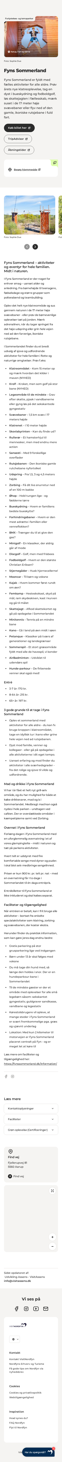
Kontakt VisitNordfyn (21, 1359)
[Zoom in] (52, 1237)
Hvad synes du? (18, 1418)
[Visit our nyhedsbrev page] (46, 1309)
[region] (31, 1218)
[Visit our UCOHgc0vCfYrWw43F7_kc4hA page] (36, 1309)
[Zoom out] (52, 1246)
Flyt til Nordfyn (18, 1427)
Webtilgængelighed (21, 1397)
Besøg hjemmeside (25, 169)
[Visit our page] (16, 1309)
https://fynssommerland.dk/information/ (30, 1063)
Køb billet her (17, 127)
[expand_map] (52, 1190)
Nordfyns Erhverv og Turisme (26, 1363)
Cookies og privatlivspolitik (25, 1392)
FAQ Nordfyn (17, 1422)
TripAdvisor (16, 138)
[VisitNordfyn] (17, 1325)
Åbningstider (17, 150)
